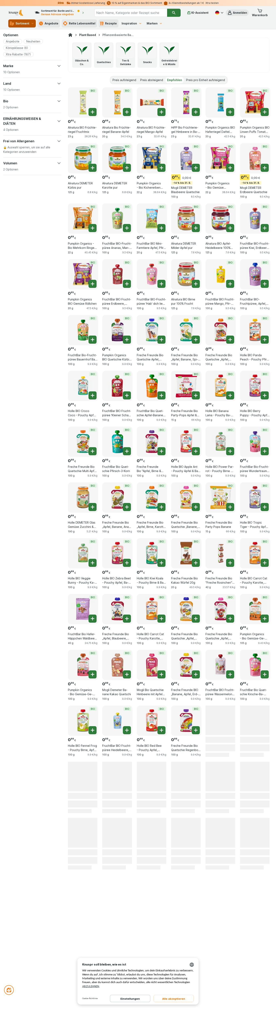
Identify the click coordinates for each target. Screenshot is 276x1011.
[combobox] (130, 13)
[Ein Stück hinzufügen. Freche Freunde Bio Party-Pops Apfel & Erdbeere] (196, 395)
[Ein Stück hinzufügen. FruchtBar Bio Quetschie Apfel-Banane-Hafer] (161, 395)
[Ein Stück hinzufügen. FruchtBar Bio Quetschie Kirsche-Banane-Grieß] (265, 674)
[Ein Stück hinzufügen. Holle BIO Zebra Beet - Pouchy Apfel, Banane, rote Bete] (127, 563)
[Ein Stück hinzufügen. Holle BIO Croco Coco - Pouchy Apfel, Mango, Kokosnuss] (92, 395)
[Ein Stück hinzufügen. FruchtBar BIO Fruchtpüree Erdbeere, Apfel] (127, 284)
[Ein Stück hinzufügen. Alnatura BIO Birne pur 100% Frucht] (196, 284)
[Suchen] (174, 13)
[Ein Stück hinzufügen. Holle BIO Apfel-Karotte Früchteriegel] (230, 730)
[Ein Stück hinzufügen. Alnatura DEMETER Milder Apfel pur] (196, 228)
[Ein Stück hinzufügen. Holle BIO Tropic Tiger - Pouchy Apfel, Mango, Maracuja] (265, 507)
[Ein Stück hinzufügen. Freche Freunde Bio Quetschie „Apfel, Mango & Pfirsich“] (230, 340)
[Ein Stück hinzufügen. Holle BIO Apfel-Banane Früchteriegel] (127, 790)
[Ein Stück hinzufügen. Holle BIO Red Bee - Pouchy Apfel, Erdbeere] (161, 730)
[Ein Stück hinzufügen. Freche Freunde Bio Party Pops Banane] (230, 507)
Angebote (51, 23)
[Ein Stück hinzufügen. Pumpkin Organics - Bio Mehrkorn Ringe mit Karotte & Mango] (92, 228)
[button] (237, 13)
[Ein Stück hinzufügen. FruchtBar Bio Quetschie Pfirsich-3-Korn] (127, 451)
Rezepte (111, 23)
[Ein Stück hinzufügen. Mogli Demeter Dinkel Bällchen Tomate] (265, 730)
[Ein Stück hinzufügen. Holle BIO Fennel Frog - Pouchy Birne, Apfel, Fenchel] (92, 730)
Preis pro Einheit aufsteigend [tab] (205, 80)
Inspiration (129, 23)
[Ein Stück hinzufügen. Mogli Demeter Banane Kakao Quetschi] (127, 674)
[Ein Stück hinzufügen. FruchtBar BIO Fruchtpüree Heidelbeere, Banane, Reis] (127, 730)
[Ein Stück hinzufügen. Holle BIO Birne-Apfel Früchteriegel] (161, 790)
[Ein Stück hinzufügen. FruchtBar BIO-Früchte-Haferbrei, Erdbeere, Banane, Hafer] (230, 846)
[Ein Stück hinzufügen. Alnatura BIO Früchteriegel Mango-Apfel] (161, 112)
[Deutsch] (219, 13)
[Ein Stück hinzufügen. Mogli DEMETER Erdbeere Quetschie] (265, 168)
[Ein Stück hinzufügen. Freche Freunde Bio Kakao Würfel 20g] (196, 563)
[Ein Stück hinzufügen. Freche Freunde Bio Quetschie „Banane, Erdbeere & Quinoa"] (196, 507)
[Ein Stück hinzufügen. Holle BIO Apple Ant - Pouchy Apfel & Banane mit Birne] (196, 451)
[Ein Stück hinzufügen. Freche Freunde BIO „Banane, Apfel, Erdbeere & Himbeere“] (196, 674)
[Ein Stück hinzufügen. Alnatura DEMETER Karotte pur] (127, 168)
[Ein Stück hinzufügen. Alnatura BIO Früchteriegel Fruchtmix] (92, 112)
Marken (152, 23)
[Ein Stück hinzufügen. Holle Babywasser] (92, 790)
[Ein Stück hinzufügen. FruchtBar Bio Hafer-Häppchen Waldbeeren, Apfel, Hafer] (92, 619)
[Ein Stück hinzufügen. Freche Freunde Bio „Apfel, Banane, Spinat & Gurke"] (196, 340)
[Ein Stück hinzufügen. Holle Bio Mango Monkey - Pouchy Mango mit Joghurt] (265, 790)
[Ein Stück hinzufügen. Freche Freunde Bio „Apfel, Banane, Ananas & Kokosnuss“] (127, 507)
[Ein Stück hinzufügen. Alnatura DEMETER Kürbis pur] (92, 168)
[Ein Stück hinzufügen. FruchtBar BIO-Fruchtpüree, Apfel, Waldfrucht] (265, 284)
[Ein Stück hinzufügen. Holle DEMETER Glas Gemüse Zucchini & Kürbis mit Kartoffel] (92, 507)
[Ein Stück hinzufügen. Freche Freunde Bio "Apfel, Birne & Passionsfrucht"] (161, 451)
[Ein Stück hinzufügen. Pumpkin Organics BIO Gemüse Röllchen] (92, 284)
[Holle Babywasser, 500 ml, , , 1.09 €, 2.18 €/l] (83, 781)
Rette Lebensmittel (82, 23)
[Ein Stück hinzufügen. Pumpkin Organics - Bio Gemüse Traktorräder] (230, 168)
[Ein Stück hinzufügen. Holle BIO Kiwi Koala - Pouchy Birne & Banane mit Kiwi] (161, 563)
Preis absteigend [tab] (151, 80)
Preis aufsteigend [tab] (124, 80)
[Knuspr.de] (70, 35)
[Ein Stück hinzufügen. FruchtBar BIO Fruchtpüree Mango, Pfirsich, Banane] (230, 284)
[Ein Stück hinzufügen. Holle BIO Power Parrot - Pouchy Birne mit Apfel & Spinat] (230, 451)
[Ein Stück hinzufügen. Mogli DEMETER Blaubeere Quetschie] (196, 168)
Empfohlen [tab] (174, 80)
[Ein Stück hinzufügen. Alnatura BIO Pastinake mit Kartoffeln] (196, 846)
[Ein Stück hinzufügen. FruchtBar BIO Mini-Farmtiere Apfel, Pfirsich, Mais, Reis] (161, 228)
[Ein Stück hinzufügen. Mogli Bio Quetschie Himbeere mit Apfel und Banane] (161, 674)
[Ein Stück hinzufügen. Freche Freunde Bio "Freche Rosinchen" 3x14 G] (230, 563)
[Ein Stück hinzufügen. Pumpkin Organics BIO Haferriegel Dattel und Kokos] (230, 112)
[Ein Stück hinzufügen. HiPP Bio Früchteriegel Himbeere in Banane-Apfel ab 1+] (196, 112)
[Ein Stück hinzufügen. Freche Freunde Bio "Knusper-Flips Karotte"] (92, 846)
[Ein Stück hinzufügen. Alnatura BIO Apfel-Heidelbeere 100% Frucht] (230, 228)
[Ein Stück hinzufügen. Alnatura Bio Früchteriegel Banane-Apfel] (127, 112)
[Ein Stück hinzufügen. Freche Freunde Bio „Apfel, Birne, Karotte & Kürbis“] (161, 507)
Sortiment (22, 23)
